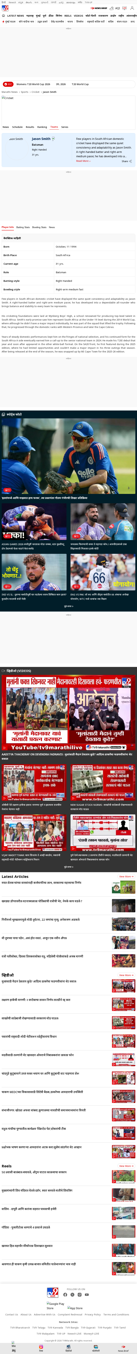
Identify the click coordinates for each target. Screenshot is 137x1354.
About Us (26, 1314)
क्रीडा (51, 15)
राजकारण (103, 15)
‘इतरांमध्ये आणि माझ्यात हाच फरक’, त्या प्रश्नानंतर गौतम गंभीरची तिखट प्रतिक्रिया (44, 498)
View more (125, 876)
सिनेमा (59, 15)
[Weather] (112, 8)
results (30, 127)
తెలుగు (29, 2)
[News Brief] (99, 8)
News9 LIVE (74, 1333)
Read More (82, 160)
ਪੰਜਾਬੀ (53, 2)
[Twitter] (72, 1295)
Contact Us (11, 1314)
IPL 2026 (61, 84)
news (6, 127)
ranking (42, 127)
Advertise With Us (44, 1314)
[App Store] (77, 1309)
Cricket (35, 91)
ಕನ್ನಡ (20, 2)
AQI (117, 8)
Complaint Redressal (70, 1314)
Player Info (8, 227)
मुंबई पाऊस (10, 21)
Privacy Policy (93, 1314)
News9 (12, 2)
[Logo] (5, 8)
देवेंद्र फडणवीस (57, 21)
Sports (24, 91)
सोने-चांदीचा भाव (26, 21)
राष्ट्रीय (121, 15)
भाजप (70, 21)
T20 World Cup (80, 84)
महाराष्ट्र (30, 15)
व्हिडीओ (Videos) (19, 671)
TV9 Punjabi (105, 1327)
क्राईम (113, 15)
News (52, 227)
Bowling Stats (39, 227)
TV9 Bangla (72, 1327)
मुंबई (38, 15)
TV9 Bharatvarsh (20, 1327)
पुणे (44, 15)
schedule (17, 127)
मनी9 (80, 2)
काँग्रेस (110, 21)
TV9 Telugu (38, 1327)
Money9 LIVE (91, 1333)
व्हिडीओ (8, 975)
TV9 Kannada (55, 1327)
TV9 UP (61, 1333)
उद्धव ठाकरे (42, 21)
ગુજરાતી (44, 2)
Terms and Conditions (116, 1314)
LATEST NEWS (15, 15)
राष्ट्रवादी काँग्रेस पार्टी (96, 21)
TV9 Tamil (120, 1327)
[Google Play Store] (57, 1306)
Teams (54, 126)
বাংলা (36, 2)
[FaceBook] (65, 1295)
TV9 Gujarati (88, 1327)
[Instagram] (80, 1295)
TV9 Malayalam (45, 1333)
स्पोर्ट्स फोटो (14, 414)
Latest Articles (15, 876)
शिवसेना (80, 21)
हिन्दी (4, 2)
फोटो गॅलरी (91, 15)
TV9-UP (88, 2)
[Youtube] (87, 1295)
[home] (3, 15)
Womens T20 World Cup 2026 (33, 84)
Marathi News (10, 91)
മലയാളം (70, 2)
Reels (68, 15)
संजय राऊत (122, 21)
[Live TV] (123, 8)
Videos (78, 15)
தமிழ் (61, 2)
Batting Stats (23, 227)
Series (64, 127)
